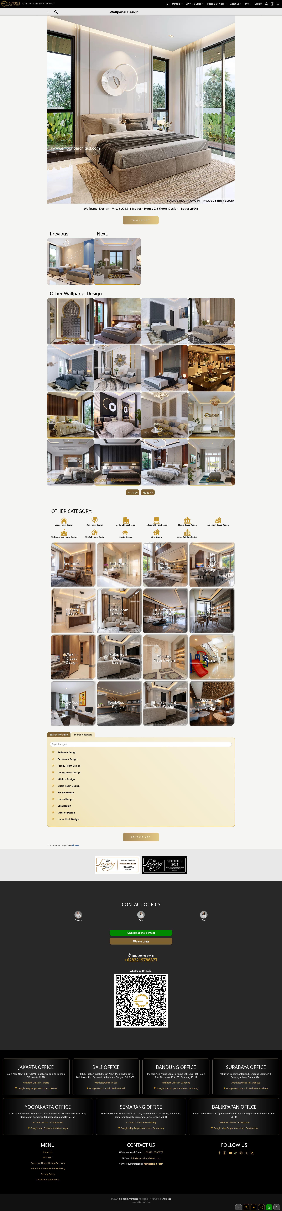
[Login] (266, 3)
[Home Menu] (168, 3)
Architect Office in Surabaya (245, 1082)
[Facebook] (219, 1153)
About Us (235, 3)
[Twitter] (246, 1154)
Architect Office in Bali (106, 1082)
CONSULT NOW (141, 837)
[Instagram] (225, 1153)
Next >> (148, 493)
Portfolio (176, 3)
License (75, 845)
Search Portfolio (58, 734)
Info (247, 3)
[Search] (278, 3)
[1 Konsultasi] (269, 1207)
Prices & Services (216, 3)
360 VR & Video (194, 3)
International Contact (142, 932)
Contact (258, 3)
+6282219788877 (47, 3)
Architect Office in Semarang (141, 1122)
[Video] (254, 1207)
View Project (141, 220)
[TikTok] (236, 1153)
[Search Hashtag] (56, 12)
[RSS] (252, 1153)
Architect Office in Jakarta (36, 1082)
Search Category (83, 734)
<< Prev (133, 493)
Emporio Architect (128, 1198)
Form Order (141, 941)
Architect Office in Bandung (176, 1082)
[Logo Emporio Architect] (10, 4)
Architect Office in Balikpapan (234, 1122)
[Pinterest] (241, 1153)
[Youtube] (231, 1153)
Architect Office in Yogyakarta (47, 1122)
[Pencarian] (246, 1207)
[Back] (49, 12)
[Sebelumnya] (238, 1207)
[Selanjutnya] (276, 1207)
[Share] (261, 1207)
